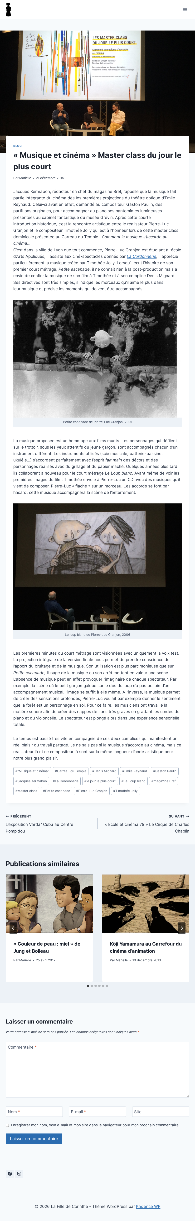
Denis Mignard (104, 771)
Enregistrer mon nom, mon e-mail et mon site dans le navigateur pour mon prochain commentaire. (95, 1125)
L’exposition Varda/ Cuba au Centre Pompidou (39, 823)
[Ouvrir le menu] (184, 9)
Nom (14, 1111)
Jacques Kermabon (31, 781)
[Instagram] (19, 1174)
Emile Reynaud (134, 771)
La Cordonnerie (141, 256)
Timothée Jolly (125, 791)
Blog (17, 146)
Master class (26, 791)
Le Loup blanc (133, 781)
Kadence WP (148, 1206)
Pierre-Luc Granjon (91, 791)
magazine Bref (163, 781)
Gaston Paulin (164, 771)
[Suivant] (181, 928)
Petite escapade (56, 791)
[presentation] (49, 903)
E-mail (78, 1111)
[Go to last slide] (13, 928)
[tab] (88, 986)
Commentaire (22, 1047)
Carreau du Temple (70, 771)
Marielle (25, 178)
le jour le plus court (100, 781)
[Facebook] (10, 1174)
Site (137, 1111)
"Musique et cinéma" (32, 771)
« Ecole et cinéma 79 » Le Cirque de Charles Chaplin (147, 823)
